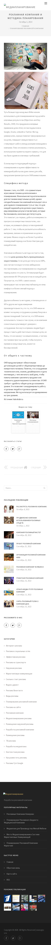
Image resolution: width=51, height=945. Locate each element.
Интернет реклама (14, 645)
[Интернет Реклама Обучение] (7, 907)
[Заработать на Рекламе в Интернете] (7, 898)
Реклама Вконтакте (14, 690)
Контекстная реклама (15, 752)
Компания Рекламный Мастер (28, 532)
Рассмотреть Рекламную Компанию (31, 506)
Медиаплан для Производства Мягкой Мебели (26, 828)
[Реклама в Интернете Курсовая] (41, 898)
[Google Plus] (19, 448)
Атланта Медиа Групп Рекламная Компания (29, 590)
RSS (8, 879)
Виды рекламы (12, 696)
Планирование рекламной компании (27, 28)
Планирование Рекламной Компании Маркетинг (21, 844)
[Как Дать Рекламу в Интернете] (24, 907)
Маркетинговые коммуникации (19, 673)
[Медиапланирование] (19, 5)
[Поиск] (44, 488)
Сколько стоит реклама (16, 679)
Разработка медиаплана (16, 746)
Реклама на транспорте (16, 662)
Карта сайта (12, 874)
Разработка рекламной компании (20, 729)
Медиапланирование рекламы (19, 718)
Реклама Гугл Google (14, 763)
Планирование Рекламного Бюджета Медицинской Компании (21, 821)
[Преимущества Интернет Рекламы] (16, 907)
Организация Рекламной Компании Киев (31, 556)
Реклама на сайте (13, 707)
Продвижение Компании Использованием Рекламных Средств (28, 520)
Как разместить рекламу (16, 757)
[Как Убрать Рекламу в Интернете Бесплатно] (33, 898)
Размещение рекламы (15, 735)
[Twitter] (12, 448)
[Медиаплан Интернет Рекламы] (24, 898)
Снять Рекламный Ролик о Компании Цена (27, 602)
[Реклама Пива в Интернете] (33, 907)
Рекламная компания (15, 713)
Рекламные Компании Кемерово (20, 814)
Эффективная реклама (15, 657)
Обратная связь (13, 868)
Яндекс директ (12, 685)
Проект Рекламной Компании (28, 544)
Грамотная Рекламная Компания (29, 578)
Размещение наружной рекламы (19, 724)
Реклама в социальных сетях (18, 651)
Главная (25, 26)
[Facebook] (6, 448)
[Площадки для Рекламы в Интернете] (16, 898)
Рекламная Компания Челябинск (30, 567)
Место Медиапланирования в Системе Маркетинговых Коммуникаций (21, 835)
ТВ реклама (11, 741)
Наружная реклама (14, 668)
